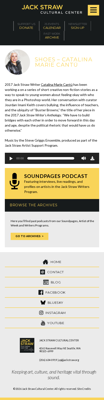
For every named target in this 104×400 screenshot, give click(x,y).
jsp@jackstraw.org (68, 360)
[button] (10, 158)
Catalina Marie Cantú (57, 84)
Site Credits (84, 388)
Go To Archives (28, 236)
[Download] (92, 158)
